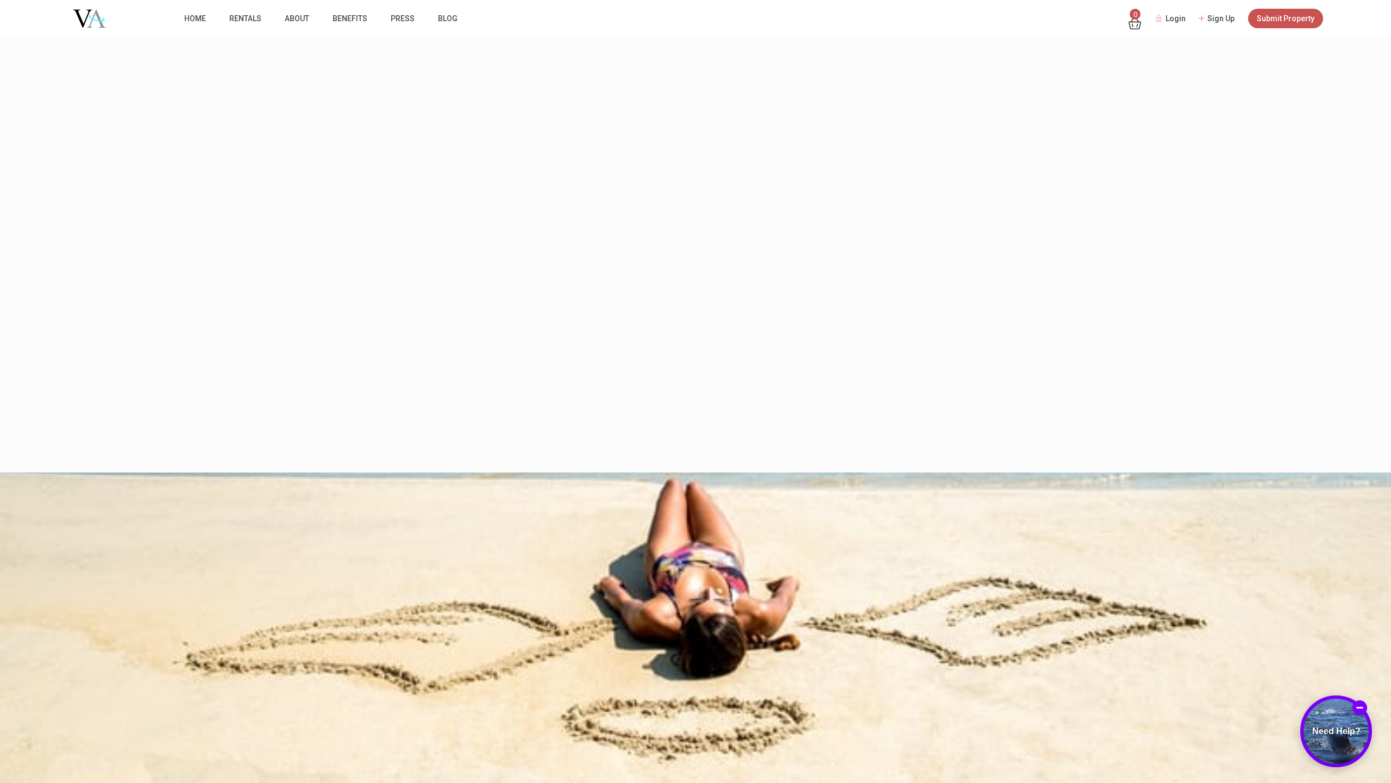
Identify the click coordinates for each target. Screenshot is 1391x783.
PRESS (403, 18)
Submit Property (1285, 18)
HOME (195, 18)
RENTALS (245, 18)
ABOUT (297, 18)
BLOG (448, 18)
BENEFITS (350, 18)
